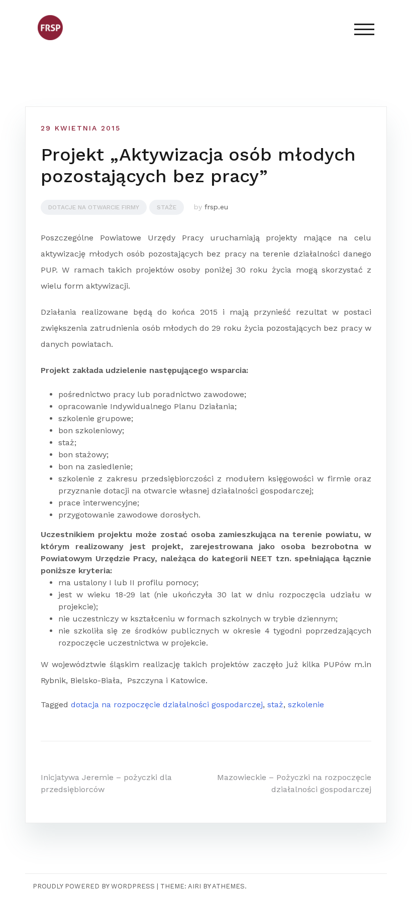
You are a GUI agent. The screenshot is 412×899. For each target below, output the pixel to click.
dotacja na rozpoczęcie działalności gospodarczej (167, 704)
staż (275, 704)
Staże (166, 207)
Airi (194, 886)
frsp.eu (216, 207)
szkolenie (306, 704)
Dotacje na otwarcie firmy (93, 207)
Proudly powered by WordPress (94, 886)
